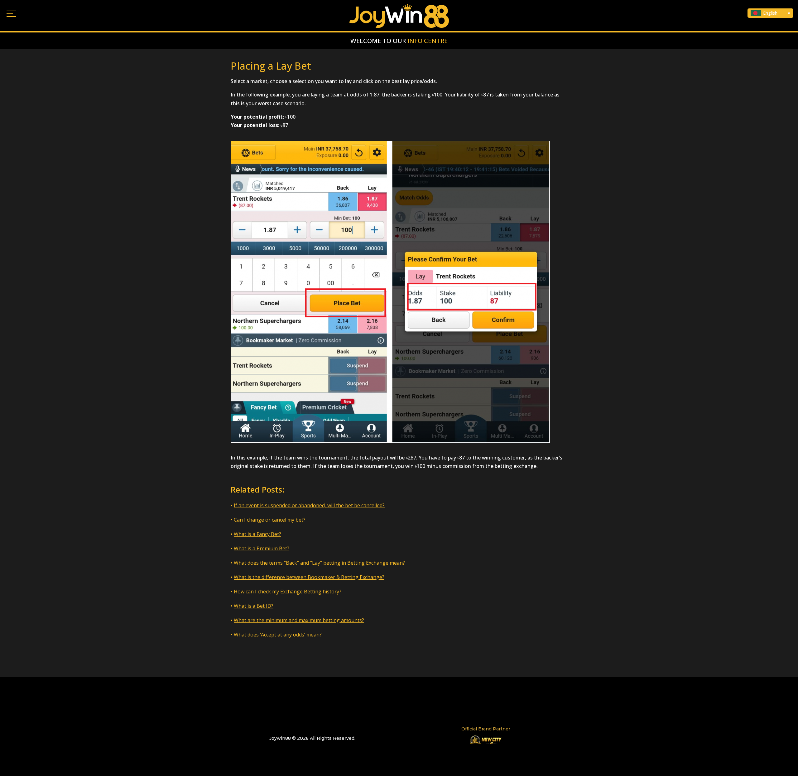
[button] (770, 13)
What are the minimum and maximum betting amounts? (299, 620)
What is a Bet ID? (253, 605)
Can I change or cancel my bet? (269, 519)
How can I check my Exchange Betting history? (287, 591)
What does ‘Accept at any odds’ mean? (278, 634)
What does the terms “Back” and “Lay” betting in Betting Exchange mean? (319, 562)
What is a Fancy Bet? (257, 534)
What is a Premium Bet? (261, 548)
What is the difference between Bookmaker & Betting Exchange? (309, 577)
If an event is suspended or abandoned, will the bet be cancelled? (309, 505)
